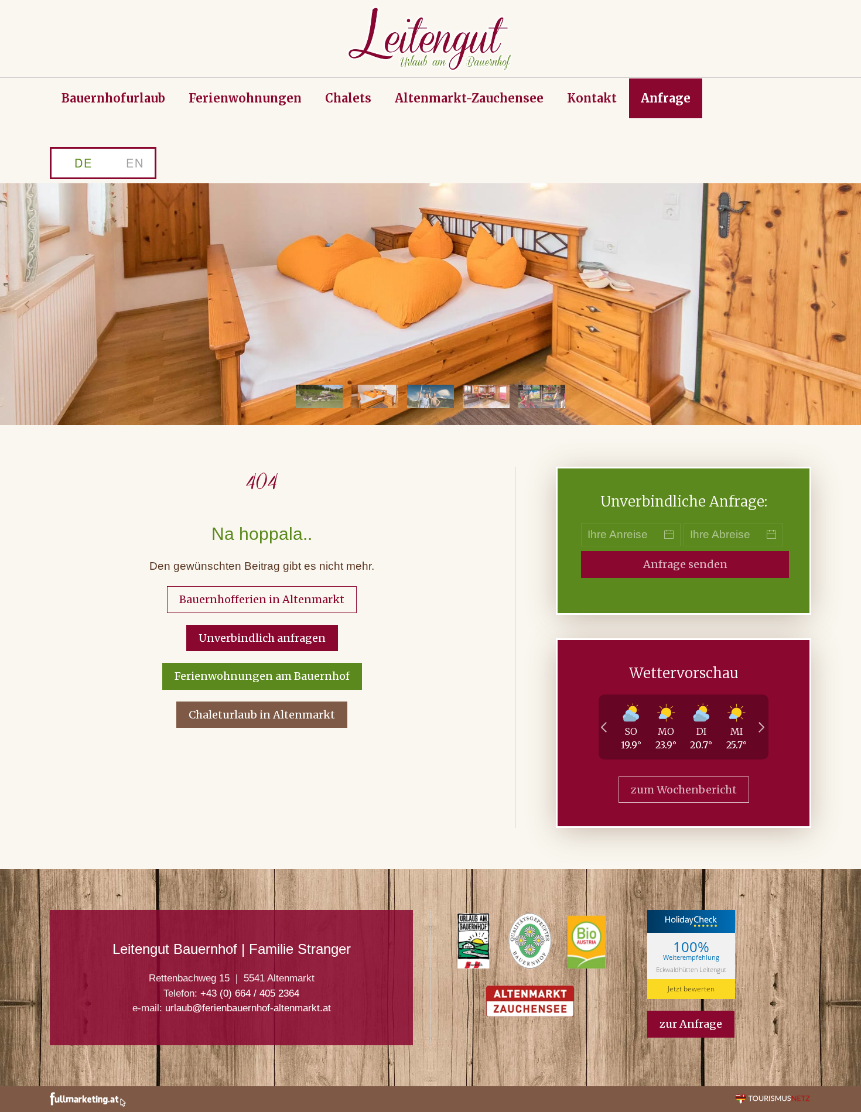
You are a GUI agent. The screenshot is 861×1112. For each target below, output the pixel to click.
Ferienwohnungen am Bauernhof (262, 676)
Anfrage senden (685, 564)
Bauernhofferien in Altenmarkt (261, 599)
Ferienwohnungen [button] (245, 98)
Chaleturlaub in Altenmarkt (262, 714)
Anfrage (666, 98)
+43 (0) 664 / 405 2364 (249, 993)
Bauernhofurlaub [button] (113, 98)
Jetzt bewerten (691, 989)
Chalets (348, 98)
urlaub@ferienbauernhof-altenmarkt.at (248, 1008)
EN (135, 162)
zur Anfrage (691, 1024)
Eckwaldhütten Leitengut (691, 968)
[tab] (319, 396)
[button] (27, 304)
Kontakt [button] (592, 98)
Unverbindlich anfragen (262, 638)
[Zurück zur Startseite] (430, 38)
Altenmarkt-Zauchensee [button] (469, 98)
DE (83, 162)
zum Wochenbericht (684, 789)
